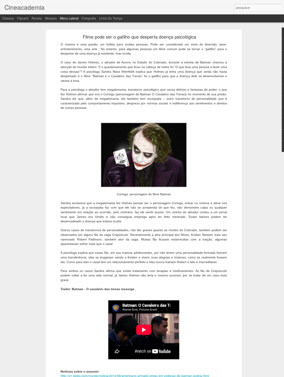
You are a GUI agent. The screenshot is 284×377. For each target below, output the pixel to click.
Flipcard (22, 18)
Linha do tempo (110, 18)
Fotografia (89, 18)
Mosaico (51, 18)
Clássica (8, 18)
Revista (37, 18)
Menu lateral (69, 18)
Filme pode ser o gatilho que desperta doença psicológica (139, 36)
